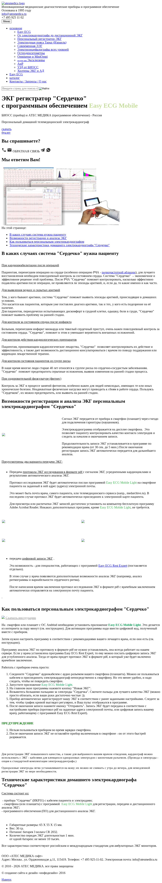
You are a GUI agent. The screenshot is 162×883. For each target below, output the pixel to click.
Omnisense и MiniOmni (32, 56)
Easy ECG (24, 31)
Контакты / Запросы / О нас (28, 81)
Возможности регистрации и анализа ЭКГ (38, 238)
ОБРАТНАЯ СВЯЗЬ (26, 151)
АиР (20, 63)
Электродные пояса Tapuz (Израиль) (41, 42)
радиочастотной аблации (119, 272)
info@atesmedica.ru (14, 14)
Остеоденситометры (31, 53)
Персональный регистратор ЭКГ (39, 39)
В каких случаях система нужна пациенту (37, 234)
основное (15, 28)
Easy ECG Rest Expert (112, 565)
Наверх (6, 879)
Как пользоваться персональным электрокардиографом (46, 241)
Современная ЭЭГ (29, 46)
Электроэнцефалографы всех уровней (43, 49)
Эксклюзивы (31, 60)
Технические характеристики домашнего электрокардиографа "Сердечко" (59, 245)
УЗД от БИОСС (28, 67)
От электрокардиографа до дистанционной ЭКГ (50, 35)
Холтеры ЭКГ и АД (30, 70)
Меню (6, 21)
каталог (14, 78)
